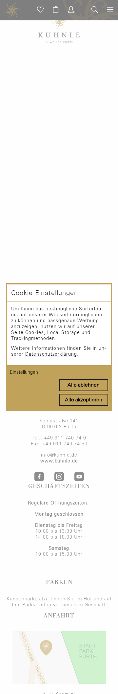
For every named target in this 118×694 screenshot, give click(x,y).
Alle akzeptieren (83, 399)
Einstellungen (24, 372)
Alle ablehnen (84, 385)
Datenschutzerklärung (51, 354)
